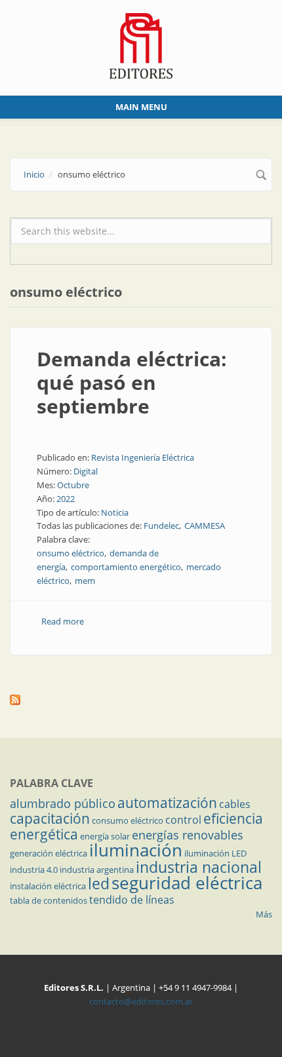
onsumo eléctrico (70, 553)
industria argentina (97, 869)
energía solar (105, 836)
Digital (85, 471)
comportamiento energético (126, 567)
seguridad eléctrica (186, 882)
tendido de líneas (131, 900)
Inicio (34, 174)
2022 (65, 499)
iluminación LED (215, 853)
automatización (167, 803)
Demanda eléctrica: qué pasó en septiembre (132, 382)
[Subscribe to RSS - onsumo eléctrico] (141, 700)
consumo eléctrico (127, 820)
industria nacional (199, 866)
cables (235, 804)
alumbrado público (62, 803)
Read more (62, 621)
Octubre (73, 485)
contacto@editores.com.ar (141, 1001)
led (99, 883)
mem (85, 580)
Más (264, 914)
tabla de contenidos (48, 900)
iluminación (135, 850)
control (183, 820)
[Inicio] (141, 44)
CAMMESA (204, 525)
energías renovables (187, 835)
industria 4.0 (34, 869)
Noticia (115, 512)
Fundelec (161, 525)
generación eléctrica (48, 853)
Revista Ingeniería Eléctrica (142, 457)
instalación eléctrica (48, 886)
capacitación (50, 818)
